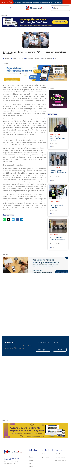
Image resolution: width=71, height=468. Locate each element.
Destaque (57, 134)
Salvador (58, 168)
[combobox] (60, 8)
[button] (53, 58)
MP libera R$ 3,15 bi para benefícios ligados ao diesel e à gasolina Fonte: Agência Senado (38, 2)
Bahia (51, 235)
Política (52, 134)
